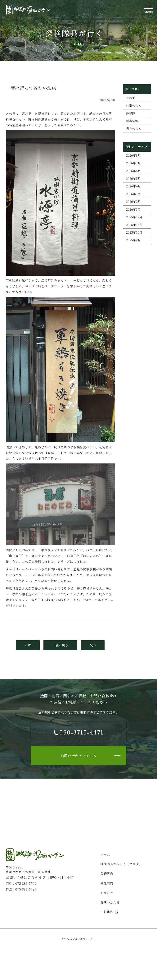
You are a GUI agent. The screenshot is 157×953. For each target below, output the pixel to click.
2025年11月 (134, 225)
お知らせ (106, 893)
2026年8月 (133, 155)
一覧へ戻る (60, 645)
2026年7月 (133, 163)
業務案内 (106, 873)
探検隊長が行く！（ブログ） (121, 864)
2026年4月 (133, 186)
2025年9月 (133, 240)
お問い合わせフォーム (78, 755)
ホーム (105, 854)
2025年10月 (134, 232)
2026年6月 (133, 171)
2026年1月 (133, 209)
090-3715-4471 (62, 877)
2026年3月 (133, 194)
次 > (93, 645)
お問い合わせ (110, 902)
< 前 (28, 645)
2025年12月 (134, 217)
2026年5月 (133, 178)
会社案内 (106, 883)
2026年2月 (133, 201)
